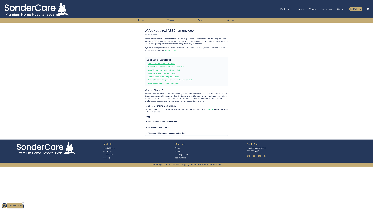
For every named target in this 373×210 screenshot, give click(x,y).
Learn (299, 9)
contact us (209, 109)
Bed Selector (355, 9)
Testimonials (326, 9)
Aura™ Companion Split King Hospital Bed (163, 83)
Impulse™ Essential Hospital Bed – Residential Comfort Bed (170, 80)
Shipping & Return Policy (192, 164)
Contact (341, 9)
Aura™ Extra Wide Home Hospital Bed (162, 73)
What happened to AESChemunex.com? (163, 121)
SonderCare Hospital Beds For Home (161, 63)
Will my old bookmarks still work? (160, 127)
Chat (202, 20)
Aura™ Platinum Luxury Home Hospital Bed (164, 70)
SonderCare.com (171, 50)
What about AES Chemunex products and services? (167, 133)
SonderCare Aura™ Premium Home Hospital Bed (166, 67)
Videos (312, 9)
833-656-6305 (253, 151)
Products (284, 9)
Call (142, 20)
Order (232, 20)
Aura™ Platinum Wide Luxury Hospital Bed (163, 77)
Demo (171, 20)
